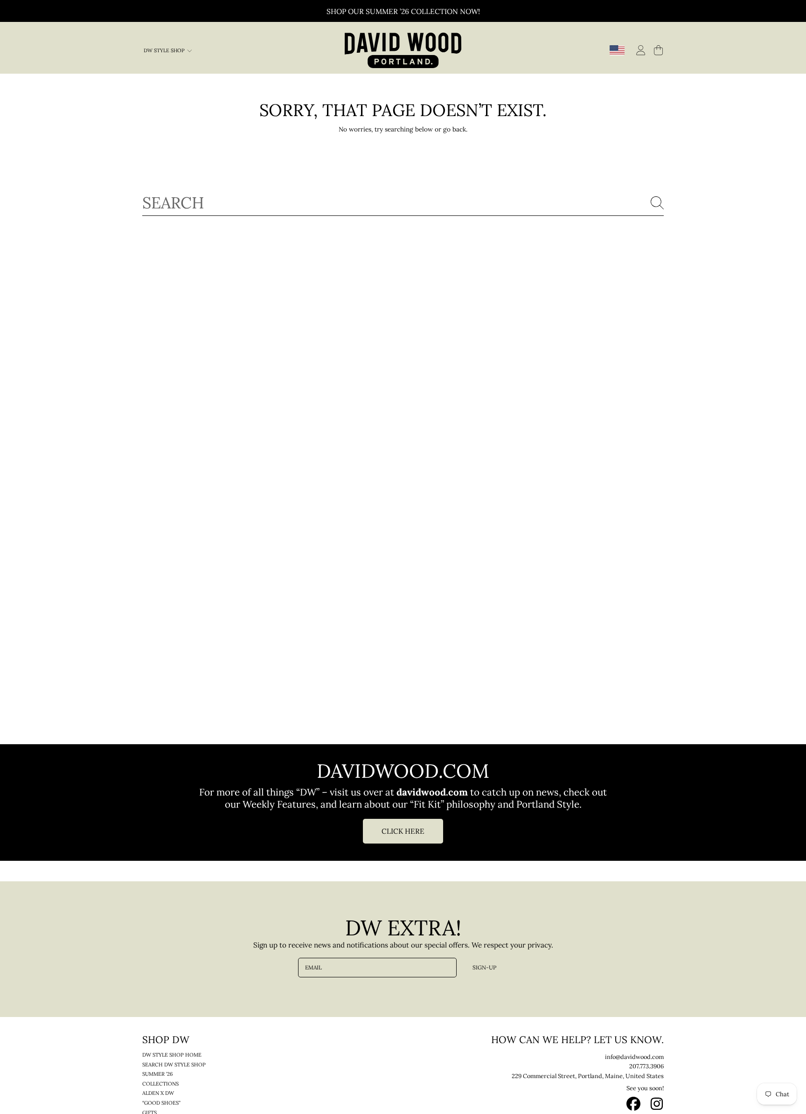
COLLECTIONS (160, 1083)
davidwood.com (433, 792)
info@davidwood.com (634, 1056)
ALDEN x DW (158, 1093)
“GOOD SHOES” (161, 1103)
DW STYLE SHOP (165, 50)
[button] (658, 50)
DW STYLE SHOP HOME (172, 1055)
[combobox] (403, 202)
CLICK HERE (403, 831)
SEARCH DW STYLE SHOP (174, 1064)
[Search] (657, 203)
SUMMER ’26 (157, 1074)
